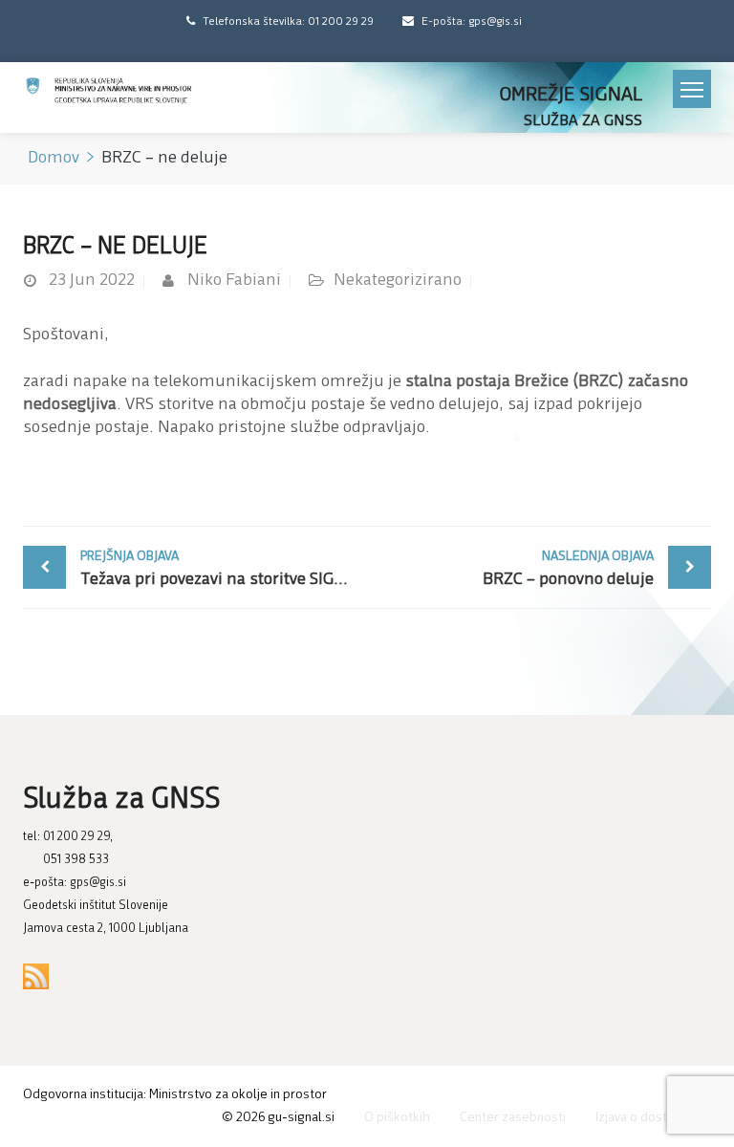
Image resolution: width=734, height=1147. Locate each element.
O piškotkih (397, 1118)
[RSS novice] (36, 976)
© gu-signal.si (278, 1118)
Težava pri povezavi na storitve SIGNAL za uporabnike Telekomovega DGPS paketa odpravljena (223, 569)
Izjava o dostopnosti (653, 1118)
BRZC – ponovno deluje (568, 569)
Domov (53, 158)
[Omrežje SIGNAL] (109, 91)
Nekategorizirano (398, 281)
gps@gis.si (98, 882)
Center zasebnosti (513, 1118)
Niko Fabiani (234, 281)
